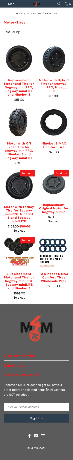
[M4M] (36, 4)
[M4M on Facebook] (29, 436)
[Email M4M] (43, 436)
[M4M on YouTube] (36, 436)
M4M (42, 448)
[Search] (59, 4)
